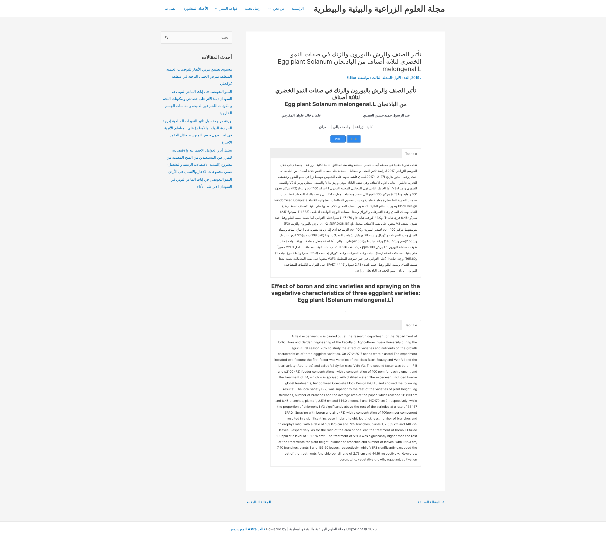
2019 (415, 77)
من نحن (278, 8)
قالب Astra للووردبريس (247, 529)
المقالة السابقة (431, 502)
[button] (270, 8)
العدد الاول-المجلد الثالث (390, 77)
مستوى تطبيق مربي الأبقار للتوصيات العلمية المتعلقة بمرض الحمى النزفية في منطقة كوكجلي (199, 76)
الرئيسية (297, 8)
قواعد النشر (228, 8)
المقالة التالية (259, 502)
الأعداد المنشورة (195, 8)
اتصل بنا (170, 8)
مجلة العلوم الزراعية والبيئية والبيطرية (379, 8)
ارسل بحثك (253, 8)
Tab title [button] (411, 154)
